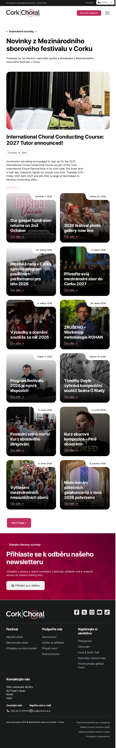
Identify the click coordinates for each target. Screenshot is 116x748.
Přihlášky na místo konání (21, 648)
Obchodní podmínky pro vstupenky (93, 722)
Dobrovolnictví (50, 654)
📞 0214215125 (40, 3)
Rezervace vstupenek (89, 13)
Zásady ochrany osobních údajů (95, 727)
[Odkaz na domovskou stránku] (23, 13)
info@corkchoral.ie (26, 3)
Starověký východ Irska (92, 658)
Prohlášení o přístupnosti (98, 736)
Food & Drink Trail (88, 652)
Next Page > (19, 522)
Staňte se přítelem (53, 642)
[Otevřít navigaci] (107, 13)
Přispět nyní (49, 648)
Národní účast (14, 636)
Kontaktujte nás (12, 3)
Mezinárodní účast (17, 642)
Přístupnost (85, 640)
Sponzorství (49, 636)
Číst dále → (13, 187)
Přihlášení (90, 3)
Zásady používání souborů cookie (94, 732)
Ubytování (84, 646)
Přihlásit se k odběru (27, 585)
